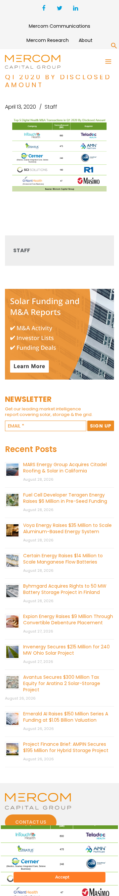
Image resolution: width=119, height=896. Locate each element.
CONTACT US (30, 822)
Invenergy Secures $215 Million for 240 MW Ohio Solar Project (66, 649)
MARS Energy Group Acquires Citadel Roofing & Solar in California (65, 467)
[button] (114, 47)
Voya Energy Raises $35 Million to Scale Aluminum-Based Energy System (67, 528)
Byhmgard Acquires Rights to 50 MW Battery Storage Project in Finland (64, 589)
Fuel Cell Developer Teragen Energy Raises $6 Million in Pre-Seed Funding (65, 498)
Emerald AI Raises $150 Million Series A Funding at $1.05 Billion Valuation (65, 716)
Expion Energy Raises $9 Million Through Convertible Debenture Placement (68, 619)
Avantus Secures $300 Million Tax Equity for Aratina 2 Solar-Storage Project (61, 683)
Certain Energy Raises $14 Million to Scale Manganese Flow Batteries (63, 558)
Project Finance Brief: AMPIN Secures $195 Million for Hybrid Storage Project (65, 747)
